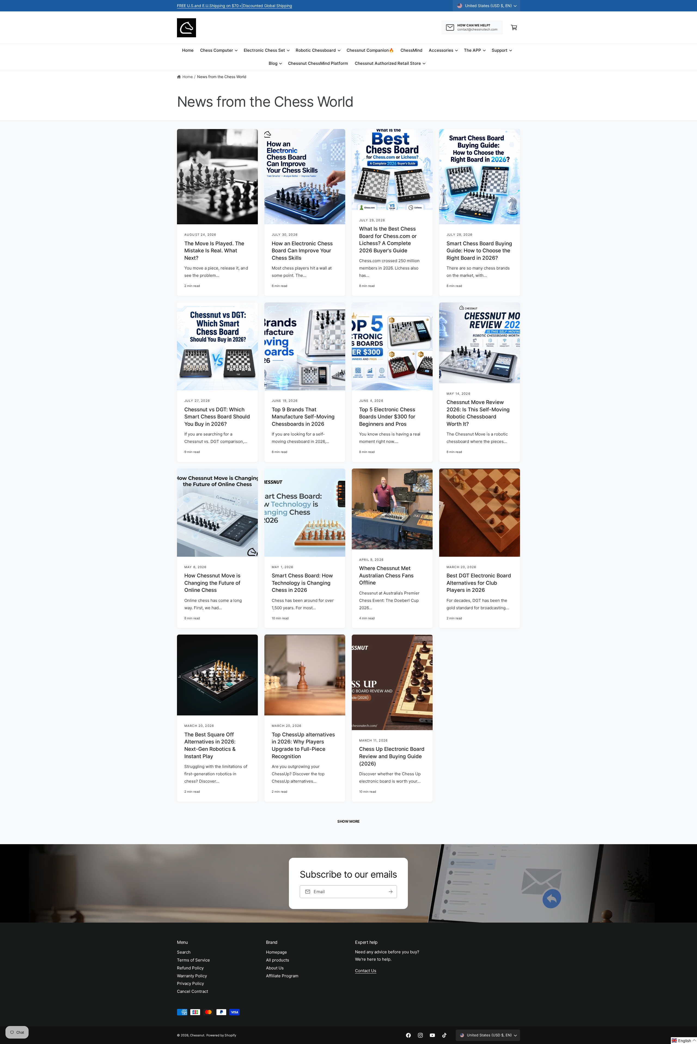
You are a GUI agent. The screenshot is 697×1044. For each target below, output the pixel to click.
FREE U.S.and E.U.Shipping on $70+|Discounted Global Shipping (234, 5)
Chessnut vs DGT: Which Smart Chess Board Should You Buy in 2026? (217, 416)
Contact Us (365, 970)
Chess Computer (216, 50)
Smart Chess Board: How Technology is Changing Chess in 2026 (302, 582)
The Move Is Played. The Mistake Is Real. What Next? (214, 250)
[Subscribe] (391, 891)
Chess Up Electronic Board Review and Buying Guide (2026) (391, 756)
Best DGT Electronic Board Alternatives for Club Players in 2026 (479, 582)
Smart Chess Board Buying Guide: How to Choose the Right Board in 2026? (479, 250)
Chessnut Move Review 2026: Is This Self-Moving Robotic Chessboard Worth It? (478, 413)
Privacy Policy (190, 983)
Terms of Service (193, 960)
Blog (273, 63)
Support (500, 50)
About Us (275, 967)
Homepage (276, 952)
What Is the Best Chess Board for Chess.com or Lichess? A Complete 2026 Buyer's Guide (388, 240)
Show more (348, 821)
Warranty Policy (192, 975)
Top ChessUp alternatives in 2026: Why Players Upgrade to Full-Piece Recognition (303, 745)
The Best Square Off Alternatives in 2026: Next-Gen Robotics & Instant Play (210, 745)
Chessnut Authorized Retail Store (388, 63)
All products (277, 960)
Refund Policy (190, 967)
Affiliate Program (282, 975)
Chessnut (197, 1035)
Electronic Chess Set (264, 50)
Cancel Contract (192, 991)
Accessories (441, 50)
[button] (514, 27)
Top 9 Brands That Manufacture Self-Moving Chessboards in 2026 (303, 416)
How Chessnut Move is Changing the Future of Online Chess (212, 582)
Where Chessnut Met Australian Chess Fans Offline (386, 575)
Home (187, 76)
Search (184, 952)
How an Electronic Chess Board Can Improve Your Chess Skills (302, 250)
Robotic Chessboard (316, 50)
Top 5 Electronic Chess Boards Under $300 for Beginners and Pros (387, 416)
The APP (472, 50)
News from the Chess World (221, 76)
